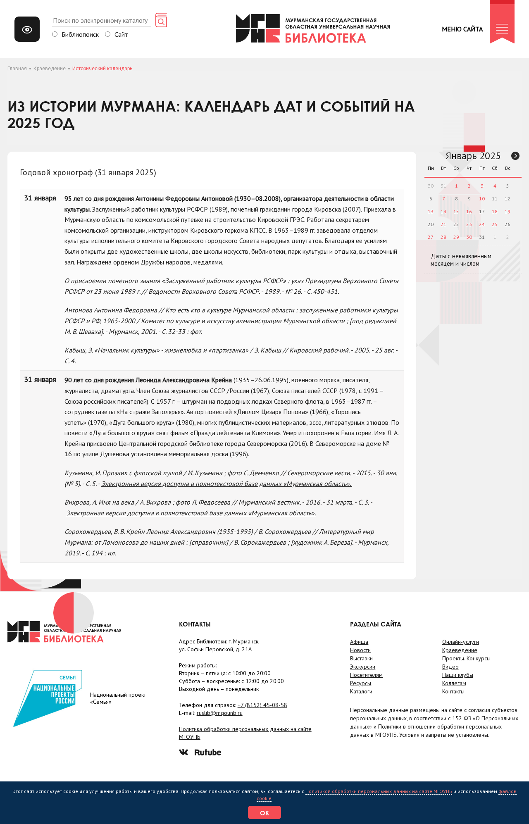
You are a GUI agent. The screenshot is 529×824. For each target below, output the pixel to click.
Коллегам (454, 683)
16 (469, 211)
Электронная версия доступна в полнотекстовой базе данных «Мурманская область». (226, 483)
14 (443, 211)
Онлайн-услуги (460, 641)
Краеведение (49, 68)
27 (431, 237)
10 (482, 198)
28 (443, 237)
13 (431, 211)
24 (482, 224)
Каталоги (361, 691)
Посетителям (366, 675)
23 (469, 224)
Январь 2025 (473, 155)
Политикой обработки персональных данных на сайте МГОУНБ (378, 791)
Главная (17, 68)
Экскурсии (362, 666)
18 (495, 211)
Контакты (453, 691)
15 (456, 211)
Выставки (361, 658)
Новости (360, 650)
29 (456, 237)
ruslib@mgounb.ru (220, 713)
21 (443, 224)
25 (495, 224)
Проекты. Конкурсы (466, 658)
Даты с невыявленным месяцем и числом (461, 259)
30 (469, 237)
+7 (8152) (262, 705)
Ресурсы (360, 683)
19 (507, 211)
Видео (450, 666)
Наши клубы (457, 675)
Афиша (359, 641)
